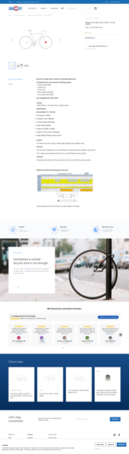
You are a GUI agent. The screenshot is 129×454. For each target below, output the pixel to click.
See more (98, 449)
